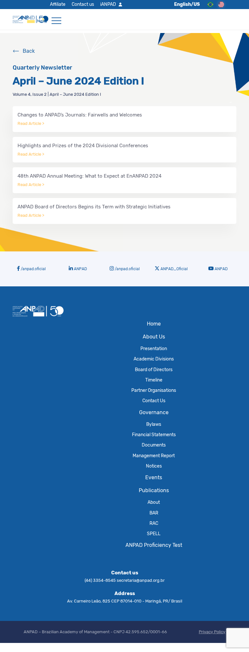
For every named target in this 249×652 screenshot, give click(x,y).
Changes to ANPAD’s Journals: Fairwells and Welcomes (80, 119)
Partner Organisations (153, 390)
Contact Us (153, 400)
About (154, 502)
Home (154, 324)
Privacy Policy (212, 631)
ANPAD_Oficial (174, 269)
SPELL (153, 533)
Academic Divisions (154, 358)
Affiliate (57, 4)
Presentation (153, 348)
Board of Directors (153, 369)
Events (153, 477)
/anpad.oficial (33, 269)
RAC (153, 523)
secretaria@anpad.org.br (141, 580)
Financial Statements (154, 434)
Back (29, 51)
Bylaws (153, 424)
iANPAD (108, 4)
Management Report (154, 455)
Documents (154, 445)
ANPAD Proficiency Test (153, 545)
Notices (154, 466)
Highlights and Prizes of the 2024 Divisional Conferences (83, 150)
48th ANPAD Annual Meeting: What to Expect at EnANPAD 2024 (89, 180)
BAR (153, 512)
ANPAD (80, 269)
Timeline (153, 379)
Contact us (83, 4)
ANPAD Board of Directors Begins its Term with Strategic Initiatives (94, 211)
